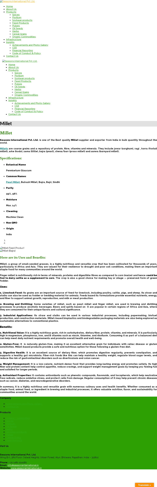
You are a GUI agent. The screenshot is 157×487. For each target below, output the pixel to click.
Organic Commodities (24, 36)
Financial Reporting (22, 50)
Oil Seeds (17, 28)
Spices (16, 14)
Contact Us (12, 406)
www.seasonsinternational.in (26, 468)
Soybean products (22, 20)
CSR (14, 47)
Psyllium (16, 17)
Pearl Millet (13, 182)
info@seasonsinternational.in (23, 465)
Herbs (15, 31)
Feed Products (20, 23)
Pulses (16, 25)
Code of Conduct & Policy (26, 53)
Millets (4, 148)
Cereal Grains (19, 34)
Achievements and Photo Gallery (30, 45)
